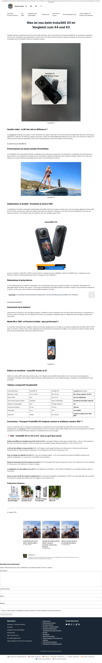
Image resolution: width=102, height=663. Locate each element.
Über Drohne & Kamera (50, 642)
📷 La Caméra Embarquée (55, 268)
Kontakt (45, 632)
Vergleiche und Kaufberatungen (52, 644)
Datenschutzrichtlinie (49, 623)
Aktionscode (46, 621)
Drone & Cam (19, 6)
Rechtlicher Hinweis (49, 636)
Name (2, 596)
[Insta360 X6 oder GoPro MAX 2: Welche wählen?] (32, 530)
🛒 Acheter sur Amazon (45, 266)
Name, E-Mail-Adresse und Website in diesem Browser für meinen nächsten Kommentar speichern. (31, 610)
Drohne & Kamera (48, 625)
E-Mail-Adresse (5, 589)
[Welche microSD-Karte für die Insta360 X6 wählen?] (70, 530)
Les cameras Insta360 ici (14, 302)
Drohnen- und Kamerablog (51, 627)
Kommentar (4, 571)
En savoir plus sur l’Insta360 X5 (16, 143)
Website (2, 603)
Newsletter (46, 634)
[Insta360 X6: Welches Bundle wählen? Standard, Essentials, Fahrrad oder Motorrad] (51, 530)
